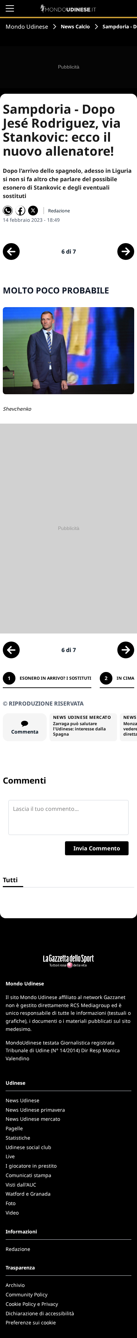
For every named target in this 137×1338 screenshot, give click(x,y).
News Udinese (22, 1100)
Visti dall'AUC (21, 1184)
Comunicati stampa (28, 1175)
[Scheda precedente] (11, 251)
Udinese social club (28, 1147)
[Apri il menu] (10, 8)
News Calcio (75, 26)
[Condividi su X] (33, 210)
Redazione (18, 1249)
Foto (10, 1203)
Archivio (15, 1285)
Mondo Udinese (27, 26)
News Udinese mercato (33, 1119)
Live (10, 1156)
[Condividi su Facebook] (20, 210)
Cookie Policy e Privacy (32, 1304)
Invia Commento (96, 848)
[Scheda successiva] (125, 251)
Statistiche (18, 1137)
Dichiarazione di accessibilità (40, 1313)
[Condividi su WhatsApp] (8, 210)
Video (12, 1212)
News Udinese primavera (35, 1109)
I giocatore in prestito (31, 1165)
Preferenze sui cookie (31, 1322)
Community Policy (26, 1294)
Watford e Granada (28, 1193)
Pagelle (14, 1128)
